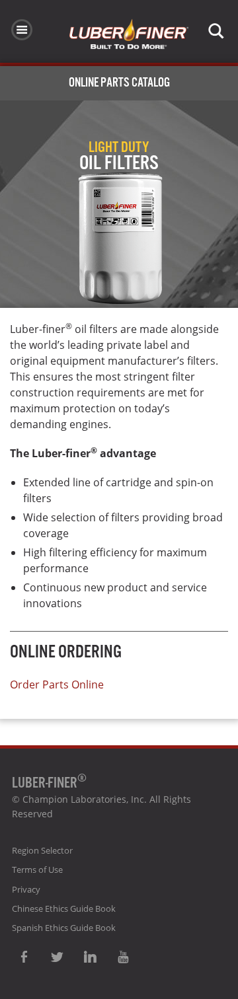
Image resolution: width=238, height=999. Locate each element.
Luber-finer (128, 34)
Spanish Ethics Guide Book (64, 928)
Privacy (26, 889)
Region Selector (42, 850)
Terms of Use (37, 869)
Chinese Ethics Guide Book (64, 908)
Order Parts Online (57, 684)
